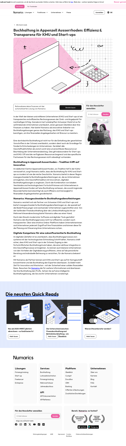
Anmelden (99, 12)
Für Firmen (19, 6)
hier (66, 2)
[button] (29, 12)
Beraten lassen (70, 108)
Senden (106, 114)
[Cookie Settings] (5, 441)
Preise (69, 12)
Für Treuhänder (32, 6)
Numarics (35, 268)
